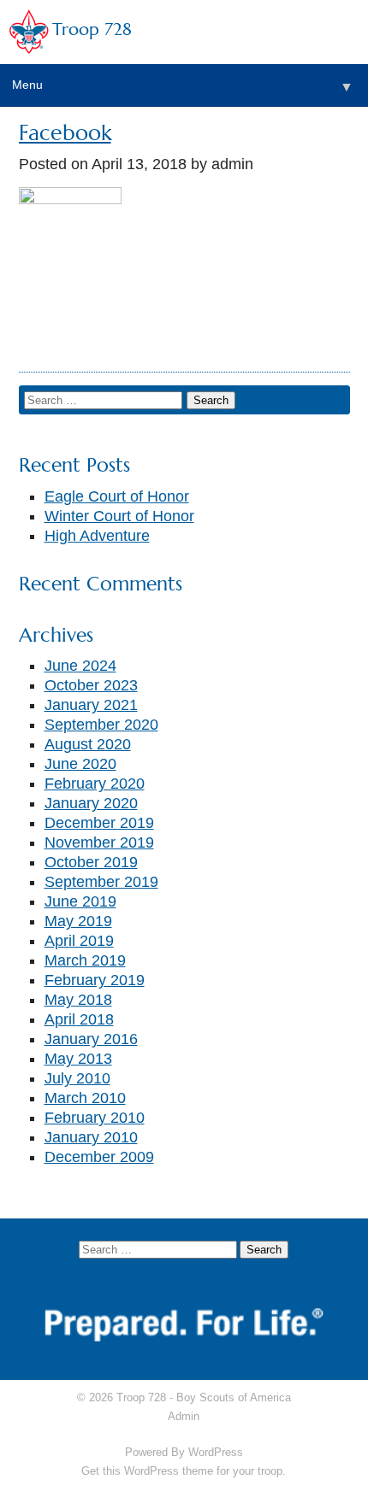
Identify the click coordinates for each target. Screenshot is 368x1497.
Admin (183, 1416)
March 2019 (85, 960)
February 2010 (95, 1117)
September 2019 (101, 881)
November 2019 (99, 842)
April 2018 (79, 1019)
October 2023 (91, 685)
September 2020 (101, 724)
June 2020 (80, 763)
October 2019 (91, 862)
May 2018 (78, 999)
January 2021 (91, 704)
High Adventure (97, 535)
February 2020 (95, 783)
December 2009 (99, 1156)
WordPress (215, 1452)
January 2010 (91, 1137)
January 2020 (91, 803)
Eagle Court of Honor (117, 496)
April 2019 (79, 940)
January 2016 (91, 1039)
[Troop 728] (70, 199)
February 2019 (95, 980)
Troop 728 (92, 29)
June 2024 (80, 665)
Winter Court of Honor (119, 516)
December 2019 (99, 822)
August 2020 (88, 744)
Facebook (65, 133)
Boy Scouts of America (233, 1397)
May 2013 (78, 1058)
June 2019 (80, 901)
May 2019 (78, 921)
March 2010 (85, 1098)
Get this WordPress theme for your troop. (183, 1471)
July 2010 (77, 1078)
